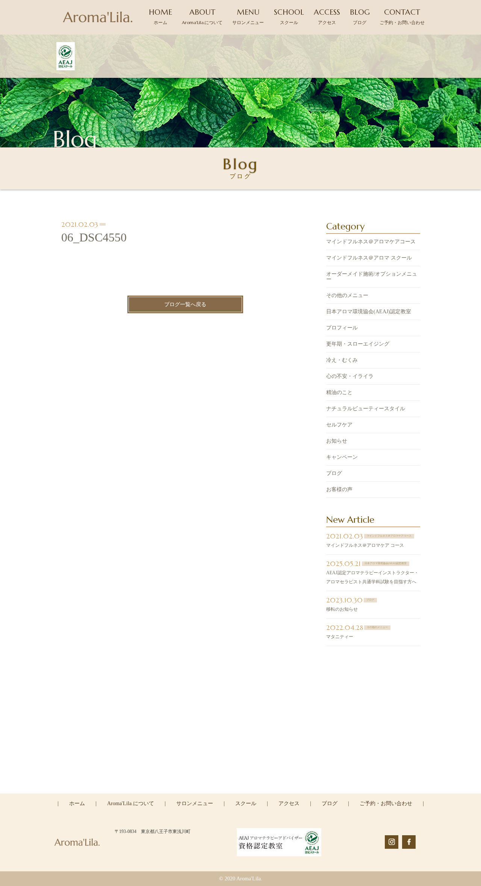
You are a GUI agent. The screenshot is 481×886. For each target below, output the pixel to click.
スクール (245, 803)
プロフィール (342, 328)
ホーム (77, 803)
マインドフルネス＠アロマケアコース (371, 241)
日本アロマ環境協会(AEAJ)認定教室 (368, 311)
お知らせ (336, 441)
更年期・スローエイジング (357, 344)
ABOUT (202, 16)
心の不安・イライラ (350, 376)
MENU (248, 16)
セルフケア (339, 425)
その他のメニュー (347, 295)
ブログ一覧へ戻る (185, 304)
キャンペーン (342, 457)
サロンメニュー (194, 803)
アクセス (288, 803)
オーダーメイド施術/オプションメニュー (371, 276)
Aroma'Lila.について (130, 803)
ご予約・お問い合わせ (386, 803)
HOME (160, 16)
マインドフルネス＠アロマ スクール (369, 258)
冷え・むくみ (342, 360)
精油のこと (339, 392)
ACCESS (327, 16)
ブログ (334, 473)
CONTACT (402, 16)
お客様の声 (339, 489)
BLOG (360, 16)
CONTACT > (240, 792)
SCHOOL (289, 16)
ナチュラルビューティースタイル (365, 408)
